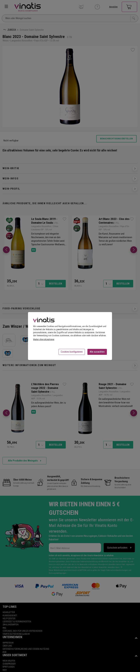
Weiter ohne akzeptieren (43, 339)
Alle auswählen (97, 351)
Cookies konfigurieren (72, 351)
